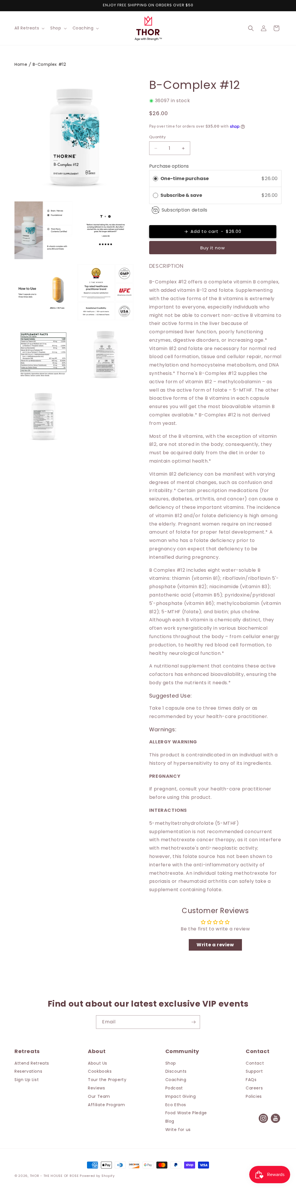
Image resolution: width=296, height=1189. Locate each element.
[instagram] (263, 1122)
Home (20, 64)
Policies (254, 1096)
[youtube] (275, 1122)
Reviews (96, 1088)
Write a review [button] (215, 944)
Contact (255, 1063)
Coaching (175, 1080)
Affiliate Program (106, 1105)
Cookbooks (100, 1071)
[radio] (155, 178)
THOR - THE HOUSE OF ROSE (54, 1175)
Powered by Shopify (97, 1175)
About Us (97, 1063)
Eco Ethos (175, 1105)
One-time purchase (184, 178)
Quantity (157, 137)
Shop (170, 1063)
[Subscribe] (193, 1022)
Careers (254, 1088)
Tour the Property (107, 1080)
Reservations (28, 1071)
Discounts (176, 1071)
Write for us (178, 1129)
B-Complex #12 (49, 64)
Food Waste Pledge (186, 1113)
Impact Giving (180, 1096)
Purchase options (169, 166)
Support (254, 1071)
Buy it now (212, 248)
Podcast (174, 1088)
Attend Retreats (31, 1063)
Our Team (99, 1096)
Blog (169, 1121)
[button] (29, 28)
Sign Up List (26, 1080)
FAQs (251, 1080)
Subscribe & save (181, 195)
